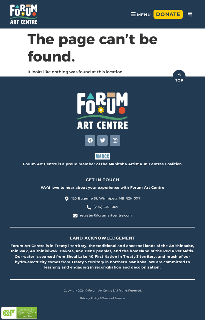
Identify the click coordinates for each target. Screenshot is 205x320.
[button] (140, 14)
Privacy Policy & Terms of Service (102, 298)
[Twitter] (102, 140)
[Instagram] (115, 140)
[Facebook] (90, 140)
